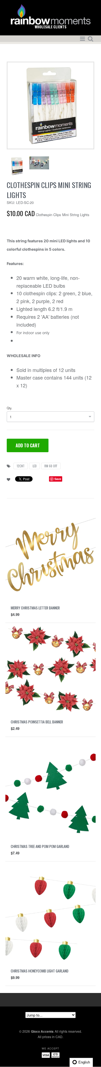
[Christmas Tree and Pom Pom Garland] (50, 792)
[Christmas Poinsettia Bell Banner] (50, 667)
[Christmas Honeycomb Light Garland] (50, 916)
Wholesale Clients (51, 26)
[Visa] (45, 1054)
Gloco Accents (42, 1031)
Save (57, 479)
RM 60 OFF (50, 466)
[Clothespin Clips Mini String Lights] (50, 105)
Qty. (9, 408)
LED (35, 466)
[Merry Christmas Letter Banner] (50, 553)
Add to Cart (28, 445)
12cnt (21, 466)
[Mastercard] (55, 1054)
